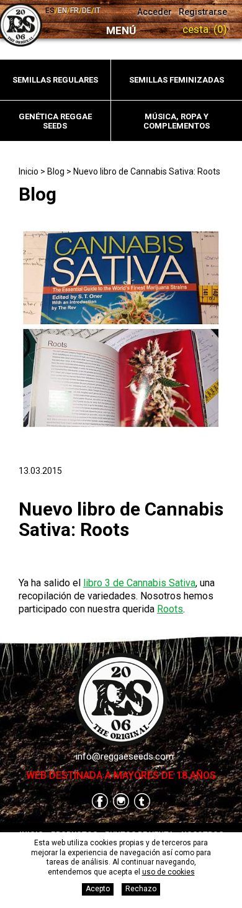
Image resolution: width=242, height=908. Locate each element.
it (97, 10)
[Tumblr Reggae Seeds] (142, 802)
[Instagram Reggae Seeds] (121, 802)
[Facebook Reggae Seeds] (100, 802)
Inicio (28, 171)
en (62, 10)
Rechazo (140, 888)
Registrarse (203, 12)
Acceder (154, 12)
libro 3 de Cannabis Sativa (139, 583)
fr (74, 10)
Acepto (98, 888)
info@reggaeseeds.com (125, 756)
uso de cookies (168, 872)
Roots (170, 609)
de (86, 10)
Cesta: (204, 29)
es (50, 10)
